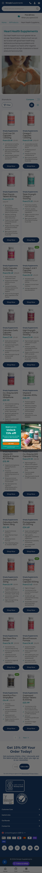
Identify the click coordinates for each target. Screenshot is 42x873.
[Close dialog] (40, 425)
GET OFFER (11, 443)
